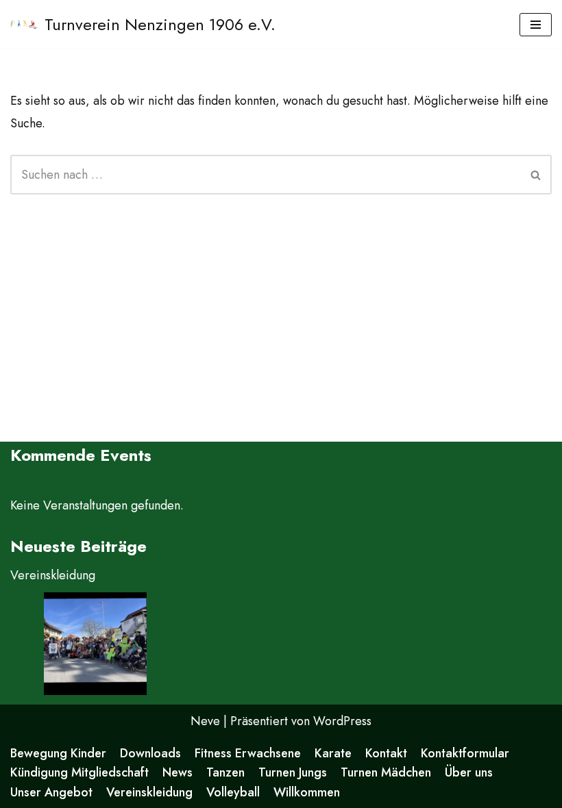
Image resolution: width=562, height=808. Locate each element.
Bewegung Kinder (58, 753)
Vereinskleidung (52, 575)
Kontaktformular (465, 753)
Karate (333, 753)
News (177, 772)
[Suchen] (536, 174)
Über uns (469, 772)
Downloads (150, 753)
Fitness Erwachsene (248, 753)
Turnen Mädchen (386, 772)
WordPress (342, 721)
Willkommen (306, 792)
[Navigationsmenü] (536, 24)
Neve (205, 721)
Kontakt (386, 753)
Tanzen (225, 772)
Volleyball (233, 792)
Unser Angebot (51, 792)
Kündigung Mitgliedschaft (79, 772)
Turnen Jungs (292, 772)
